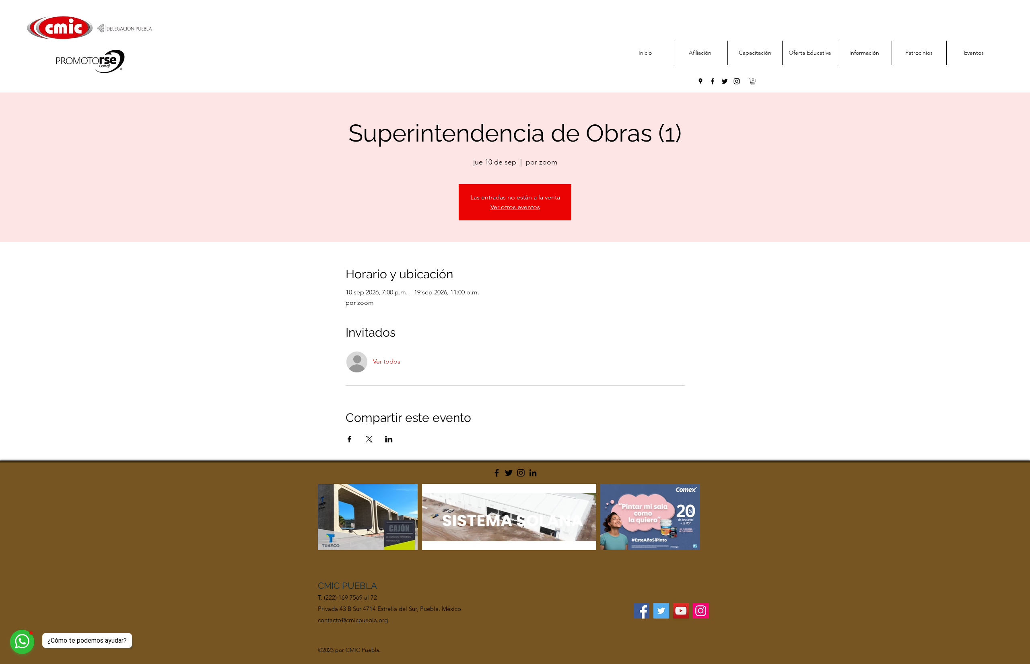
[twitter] (725, 81)
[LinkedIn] (533, 473)
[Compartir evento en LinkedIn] (389, 439)
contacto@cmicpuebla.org (353, 620)
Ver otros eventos (515, 207)
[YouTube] (681, 611)
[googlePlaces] (700, 81)
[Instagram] (521, 473)
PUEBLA (359, 585)
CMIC (330, 585)
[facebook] (713, 81)
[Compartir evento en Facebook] (349, 439)
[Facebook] (497, 473)
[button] (753, 81)
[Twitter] (509, 473)
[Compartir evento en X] (369, 439)
